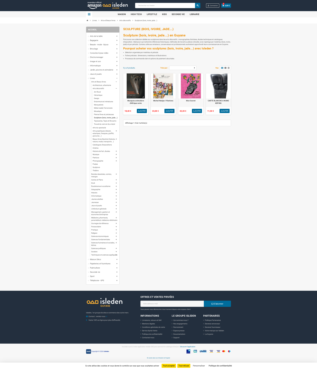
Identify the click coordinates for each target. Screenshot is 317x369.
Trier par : (164, 68)
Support (176, 338)
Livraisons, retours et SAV (152, 320)
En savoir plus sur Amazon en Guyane (158, 358)
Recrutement (178, 327)
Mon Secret (191, 101)
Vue (217, 68)
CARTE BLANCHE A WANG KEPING (218, 102)
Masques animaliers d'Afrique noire (135, 102)
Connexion (212, 5)
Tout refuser (184, 366)
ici (106, 316)
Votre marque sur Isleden (214, 331)
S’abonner (218, 304)
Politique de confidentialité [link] (220, 366)
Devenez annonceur (212, 324)
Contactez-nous (148, 338)
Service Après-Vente (149, 331)
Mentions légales (148, 324)
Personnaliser (199, 366)
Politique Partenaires (213, 320)
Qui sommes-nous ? (180, 320)
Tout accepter (169, 366)
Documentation (179, 334)
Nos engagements (180, 324)
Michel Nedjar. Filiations (163, 101)
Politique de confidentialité (152, 334)
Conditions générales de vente (153, 327)
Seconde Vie (178, 14)
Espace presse (178, 331)
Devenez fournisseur (212, 327)
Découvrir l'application (187, 347)
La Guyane (209, 334)
